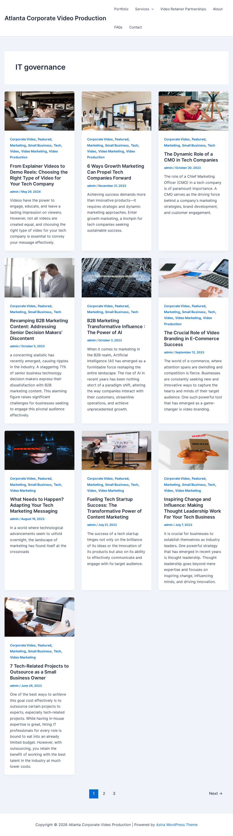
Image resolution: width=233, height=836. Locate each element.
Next (216, 793)
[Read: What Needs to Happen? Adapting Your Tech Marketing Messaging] (39, 450)
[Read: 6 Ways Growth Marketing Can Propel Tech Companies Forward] (117, 110)
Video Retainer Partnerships (183, 9)
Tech (57, 145)
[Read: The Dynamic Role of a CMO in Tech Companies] (193, 110)
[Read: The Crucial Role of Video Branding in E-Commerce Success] (193, 277)
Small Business (40, 145)
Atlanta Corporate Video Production (55, 18)
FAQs (118, 27)
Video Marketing (34, 151)
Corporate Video (23, 139)
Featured (44, 139)
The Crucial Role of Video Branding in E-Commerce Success (191, 338)
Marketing (18, 145)
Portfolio (121, 9)
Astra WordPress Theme (177, 824)
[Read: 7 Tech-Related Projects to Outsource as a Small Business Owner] (39, 616)
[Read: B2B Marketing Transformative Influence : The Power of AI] (117, 277)
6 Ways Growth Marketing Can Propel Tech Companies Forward (115, 172)
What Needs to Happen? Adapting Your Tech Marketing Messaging (37, 505)
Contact (135, 27)
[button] (151, 9)
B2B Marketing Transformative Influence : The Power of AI (116, 326)
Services (142, 9)
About (218, 9)
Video (14, 151)
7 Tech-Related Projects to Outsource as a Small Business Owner (39, 672)
